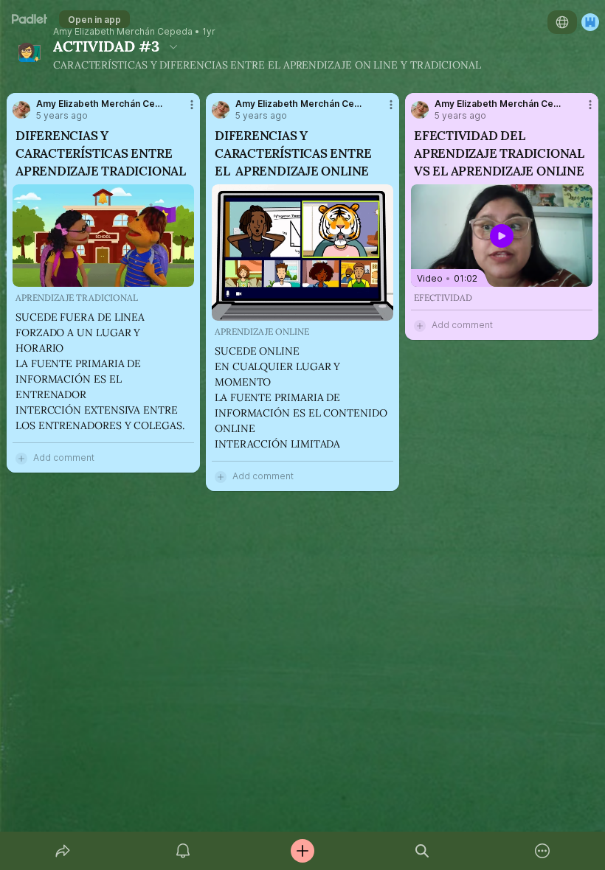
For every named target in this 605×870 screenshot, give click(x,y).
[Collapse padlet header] (173, 46)
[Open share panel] (62, 851)
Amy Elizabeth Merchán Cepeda (123, 32)
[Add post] (302, 851)
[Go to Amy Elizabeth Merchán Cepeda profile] (21, 110)
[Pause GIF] (182, 275)
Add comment (63, 457)
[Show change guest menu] (590, 22)
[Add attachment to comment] (21, 458)
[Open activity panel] (183, 851)
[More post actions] (182, 110)
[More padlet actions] (542, 851)
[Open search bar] (422, 851)
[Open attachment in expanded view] (103, 235)
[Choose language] (562, 22)
